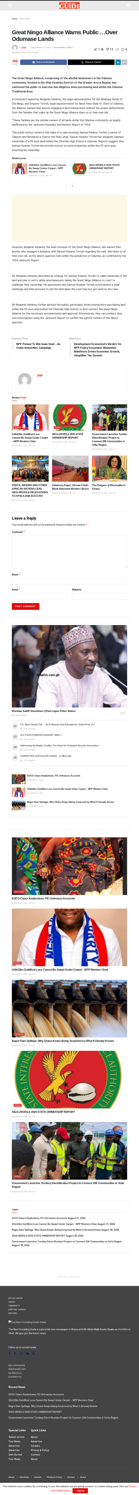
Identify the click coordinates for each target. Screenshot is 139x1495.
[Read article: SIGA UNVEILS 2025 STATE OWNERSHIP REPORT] (79, 168)
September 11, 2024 (41, 47)
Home (14, 19)
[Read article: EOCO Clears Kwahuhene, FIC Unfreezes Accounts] (18, 779)
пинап (11, 1301)
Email (16, 589)
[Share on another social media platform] (124, 62)
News (70, 47)
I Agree (80, 1490)
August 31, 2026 (37, 175)
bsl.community (16, 1365)
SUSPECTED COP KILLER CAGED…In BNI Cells (45, 756)
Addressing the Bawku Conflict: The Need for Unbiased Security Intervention (59, 745)
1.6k (73, 493)
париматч (14, 1305)
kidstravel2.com (17, 1369)
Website (76, 589)
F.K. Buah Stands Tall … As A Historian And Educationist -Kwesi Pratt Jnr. (57, 724)
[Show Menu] (10, 5)
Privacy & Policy (40, 1450)
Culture (19, 892)
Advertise (13, 1445)
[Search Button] (129, 5)
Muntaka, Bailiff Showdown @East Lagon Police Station (43, 711)
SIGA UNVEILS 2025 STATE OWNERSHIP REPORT (43, 1111)
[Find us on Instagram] (21, 1354)
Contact (35, 1454)
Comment (18, 532)
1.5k (50, 175)
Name (16, 574)
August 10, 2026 (61, 493)
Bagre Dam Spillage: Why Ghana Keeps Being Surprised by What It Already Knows (70, 802)
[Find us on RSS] (33, 1354)
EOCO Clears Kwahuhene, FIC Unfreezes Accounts (53, 775)
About (34, 1437)
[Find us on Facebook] (9, 1354)
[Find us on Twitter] (15, 1354)
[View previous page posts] (66, 185)
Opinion (19, 1034)
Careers (35, 1445)
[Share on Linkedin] (118, 62)
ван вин (12, 1313)
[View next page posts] (72, 185)
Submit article (16, 1437)
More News (25, 19)
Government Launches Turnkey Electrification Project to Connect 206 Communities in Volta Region (67, 1241)
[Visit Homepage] (69, 5)
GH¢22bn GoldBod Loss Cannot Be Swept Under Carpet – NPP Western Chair (47, 168)
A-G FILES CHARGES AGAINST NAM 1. (41, 735)
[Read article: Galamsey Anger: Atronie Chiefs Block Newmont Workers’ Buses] (70, 469)
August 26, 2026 (20, 500)
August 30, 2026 (98, 172)
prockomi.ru (14, 1376)
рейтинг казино (17, 1309)
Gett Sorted (15, 1454)
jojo (24, 47)
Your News (14, 1441)
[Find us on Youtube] (27, 1354)
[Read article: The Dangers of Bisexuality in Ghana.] (110, 469)
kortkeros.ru (15, 1373)
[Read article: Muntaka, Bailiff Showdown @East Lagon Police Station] (69, 666)
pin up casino (15, 1298)
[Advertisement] (69, 218)
